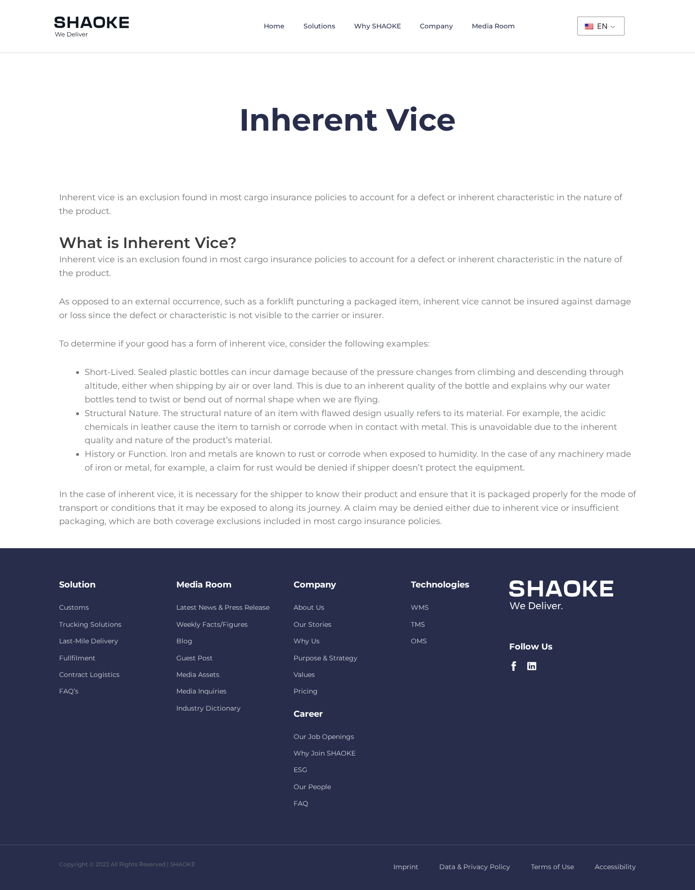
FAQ (301, 803)
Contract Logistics (89, 674)
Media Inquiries (201, 691)
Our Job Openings (324, 736)
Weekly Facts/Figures (212, 624)
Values (304, 674)
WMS (420, 607)
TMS (418, 624)
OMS (419, 641)
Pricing (306, 691)
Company (436, 26)
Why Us (307, 641)
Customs (74, 607)
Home (274, 26)
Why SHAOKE (377, 26)
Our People (312, 787)
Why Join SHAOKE (325, 753)
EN (601, 26)
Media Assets (197, 674)
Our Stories (312, 624)
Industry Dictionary (208, 708)
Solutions (319, 26)
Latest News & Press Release (222, 607)
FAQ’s (68, 691)
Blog (184, 641)
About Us (309, 607)
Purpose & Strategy (325, 658)
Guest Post (194, 658)
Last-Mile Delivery (88, 641)
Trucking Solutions (90, 624)
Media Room (493, 26)
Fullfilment (77, 658)
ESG (300, 769)
